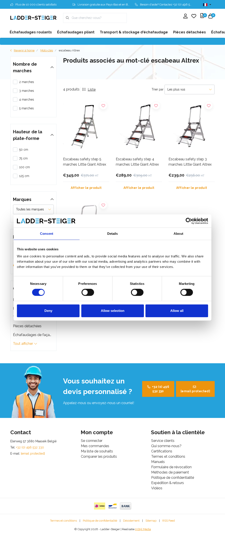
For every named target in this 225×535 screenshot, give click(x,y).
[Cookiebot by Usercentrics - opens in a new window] (189, 221)
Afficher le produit (86, 188)
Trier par (157, 89)
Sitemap (150, 520)
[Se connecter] (185, 16)
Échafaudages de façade (33, 335)
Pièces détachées (27, 326)
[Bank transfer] (125, 506)
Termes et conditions (63, 520)
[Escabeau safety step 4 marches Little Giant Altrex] (139, 126)
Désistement (131, 520)
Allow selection (112, 311)
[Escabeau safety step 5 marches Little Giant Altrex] (86, 126)
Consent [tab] (46, 233)
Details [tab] (112, 233)
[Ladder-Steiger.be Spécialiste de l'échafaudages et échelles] (33, 18)
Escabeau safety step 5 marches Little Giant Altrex (84, 161)
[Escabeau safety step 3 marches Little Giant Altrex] (192, 126)
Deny (48, 311)
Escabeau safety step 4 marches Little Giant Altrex (137, 161)
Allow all (176, 311)
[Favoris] (194, 16)
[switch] (88, 292)
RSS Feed (168, 520)
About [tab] (178, 233)
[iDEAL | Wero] (99, 506)
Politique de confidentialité (100, 520)
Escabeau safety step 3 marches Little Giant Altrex (190, 161)
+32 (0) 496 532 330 (160, 389)
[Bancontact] (112, 506)
